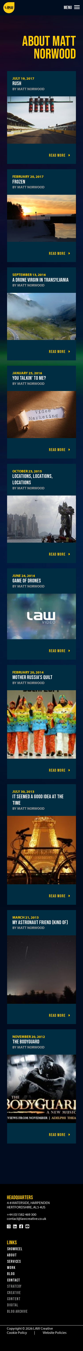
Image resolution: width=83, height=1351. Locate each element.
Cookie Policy (17, 1332)
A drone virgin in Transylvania (40, 280)
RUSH (16, 83)
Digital (12, 1305)
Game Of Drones (26, 581)
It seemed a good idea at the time (38, 799)
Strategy (14, 1286)
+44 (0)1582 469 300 (21, 1214)
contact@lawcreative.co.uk (26, 1218)
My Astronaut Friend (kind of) (40, 922)
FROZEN (18, 182)
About (12, 1255)
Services (14, 1261)
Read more (57, 155)
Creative (14, 1292)
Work (11, 1267)
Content (14, 1299)
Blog (11, 1274)
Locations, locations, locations (32, 479)
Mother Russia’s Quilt (32, 677)
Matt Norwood (30, 89)
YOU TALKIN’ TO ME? (29, 378)
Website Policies (54, 1332)
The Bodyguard (25, 1042)
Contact (13, 1280)
